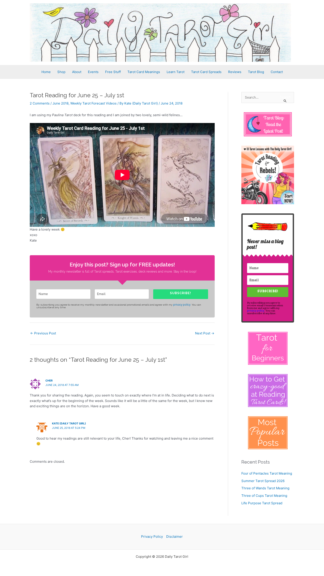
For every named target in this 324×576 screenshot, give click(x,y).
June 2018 (60, 103)
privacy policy (181, 304)
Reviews (234, 72)
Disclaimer (174, 536)
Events (93, 72)
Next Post (204, 333)
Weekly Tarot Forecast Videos (93, 103)
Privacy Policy (152, 536)
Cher (49, 380)
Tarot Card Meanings (143, 72)
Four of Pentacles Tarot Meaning (266, 473)
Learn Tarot (175, 72)
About (76, 72)
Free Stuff (113, 72)
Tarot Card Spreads (206, 72)
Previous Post (43, 333)
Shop (61, 72)
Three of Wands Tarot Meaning (265, 488)
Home (46, 72)
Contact (277, 72)
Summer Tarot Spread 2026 (263, 481)
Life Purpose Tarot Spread (261, 503)
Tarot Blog (256, 72)
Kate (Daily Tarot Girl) (69, 423)
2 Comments (40, 103)
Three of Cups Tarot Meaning (264, 495)
